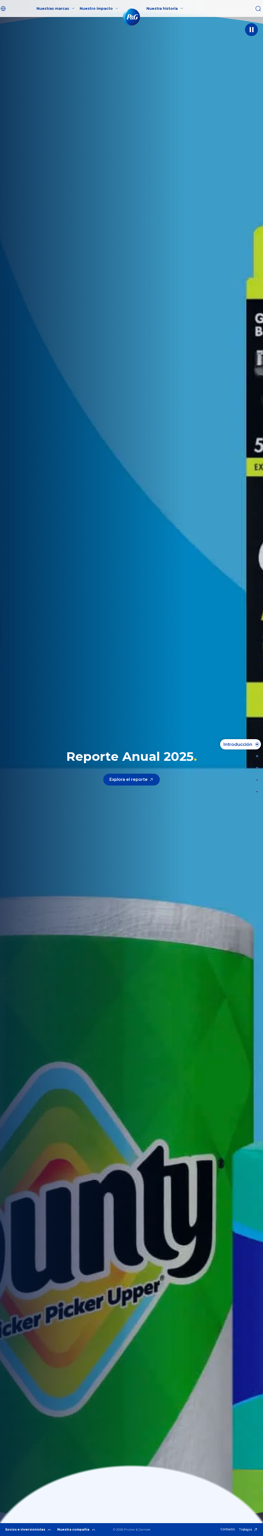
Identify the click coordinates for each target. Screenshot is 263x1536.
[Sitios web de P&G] (255, 792)
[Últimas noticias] (255, 756)
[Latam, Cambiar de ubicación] (4, 8)
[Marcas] (255, 768)
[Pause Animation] (251, 29)
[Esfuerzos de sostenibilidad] (255, 780)
